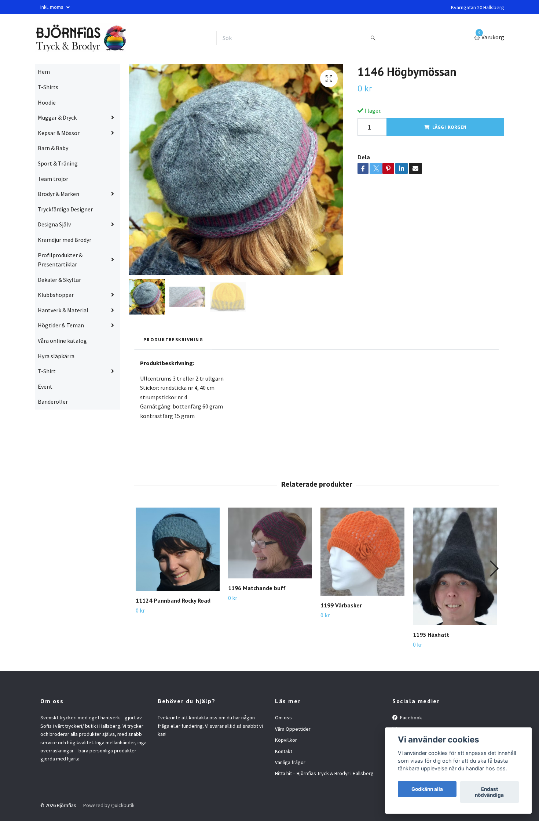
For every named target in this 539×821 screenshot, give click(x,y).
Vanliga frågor (290, 762)
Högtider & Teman (61, 325)
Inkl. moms (52, 7)
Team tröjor (53, 178)
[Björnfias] (80, 37)
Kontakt (283, 751)
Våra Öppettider (293, 729)
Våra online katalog (62, 340)
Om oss (283, 717)
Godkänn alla (427, 789)
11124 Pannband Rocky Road (173, 600)
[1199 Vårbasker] (362, 552)
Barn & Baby (53, 148)
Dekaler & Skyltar (59, 279)
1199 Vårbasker (341, 605)
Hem (44, 71)
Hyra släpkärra (56, 356)
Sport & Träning (58, 163)
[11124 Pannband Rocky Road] (178, 549)
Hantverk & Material (63, 310)
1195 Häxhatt (431, 634)
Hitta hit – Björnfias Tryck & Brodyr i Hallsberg (324, 773)
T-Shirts (48, 87)
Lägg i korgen (449, 127)
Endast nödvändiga (489, 792)
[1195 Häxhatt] (455, 566)
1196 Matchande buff (257, 588)
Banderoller (53, 401)
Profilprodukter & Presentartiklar (60, 259)
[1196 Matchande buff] (270, 543)
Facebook (410, 717)
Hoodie (47, 102)
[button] (494, 568)
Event (45, 386)
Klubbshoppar (56, 294)
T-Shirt (47, 371)
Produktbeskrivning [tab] (173, 339)
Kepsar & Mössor (59, 133)
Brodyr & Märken (58, 193)
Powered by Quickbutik (109, 805)
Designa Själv (54, 224)
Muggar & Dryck (57, 117)
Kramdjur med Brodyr (64, 239)
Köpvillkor (286, 740)
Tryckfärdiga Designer (65, 209)
